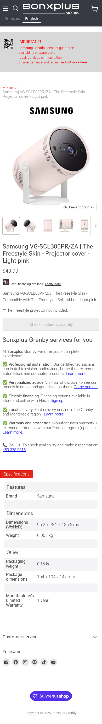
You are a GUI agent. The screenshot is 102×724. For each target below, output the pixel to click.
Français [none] (12, 18)
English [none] (31, 18)
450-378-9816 (14, 449)
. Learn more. (53, 414)
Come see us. (86, 387)
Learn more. (76, 373)
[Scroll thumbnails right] (94, 226)
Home (8, 87)
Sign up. (57, 400)
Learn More (53, 284)
